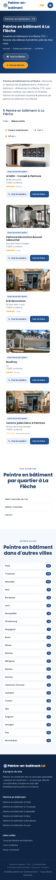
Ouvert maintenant (18, 130)
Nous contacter (11, 849)
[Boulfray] (28, 341)
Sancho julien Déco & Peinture (25, 423)
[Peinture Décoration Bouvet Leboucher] (28, 216)
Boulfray (11, 362)
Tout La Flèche (17, 56)
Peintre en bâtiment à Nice (16, 816)
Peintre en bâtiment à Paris (17, 802)
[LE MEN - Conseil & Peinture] (28, 155)
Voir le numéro (18, 194)
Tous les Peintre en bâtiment (18, 840)
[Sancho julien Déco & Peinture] (28, 402)
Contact (45, 867)
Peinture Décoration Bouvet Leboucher (24, 238)
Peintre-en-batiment (26, 5)
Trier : (6, 121)
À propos (35, 867)
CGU (29, 864)
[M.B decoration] (28, 280)
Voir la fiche (38, 194)
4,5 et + (12, 136)
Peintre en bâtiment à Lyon (17, 825)
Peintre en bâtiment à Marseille (19, 811)
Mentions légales (17, 864)
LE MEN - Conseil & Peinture (23, 176)
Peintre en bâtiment (22, 48)
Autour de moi (16, 65)
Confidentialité (39, 864)
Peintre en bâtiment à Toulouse (19, 806)
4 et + (40, 130)
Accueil (6, 48)
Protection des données (18, 867)
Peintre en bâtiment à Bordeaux (19, 820)
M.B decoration (16, 301)
